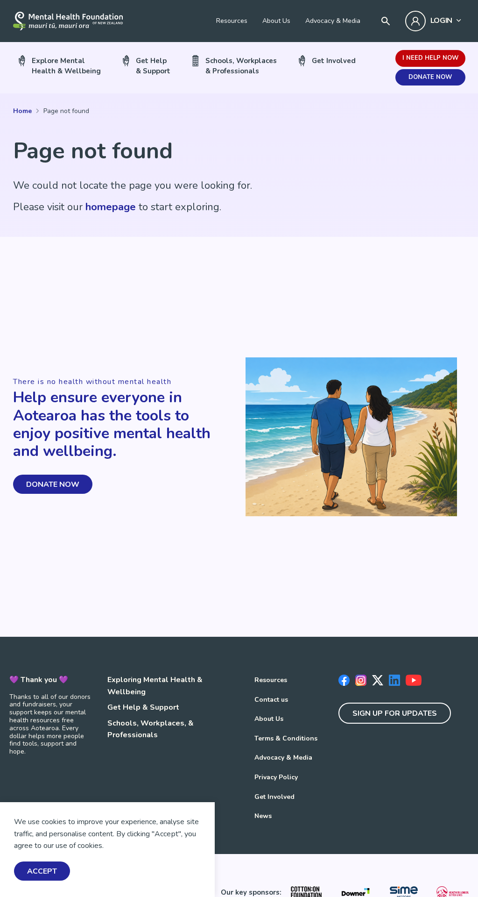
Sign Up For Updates (394, 713)
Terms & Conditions (285, 738)
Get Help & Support (143, 707)
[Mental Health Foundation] (68, 21)
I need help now (430, 58)
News (263, 816)
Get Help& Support (153, 66)
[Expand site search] (385, 21)
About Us (276, 20)
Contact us (271, 699)
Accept (42, 871)
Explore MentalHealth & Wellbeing (66, 66)
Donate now (430, 77)
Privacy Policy (276, 777)
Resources (231, 20)
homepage (110, 207)
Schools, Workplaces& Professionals (241, 66)
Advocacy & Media (332, 20)
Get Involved (334, 60)
